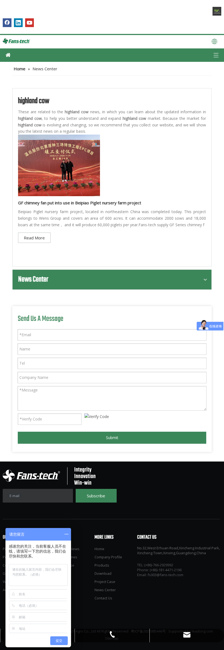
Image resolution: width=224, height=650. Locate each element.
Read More (34, 237)
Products (102, 565)
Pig (5, 548)
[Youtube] (29, 22)
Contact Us (103, 598)
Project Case (105, 581)
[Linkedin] (18, 22)
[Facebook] (7, 22)
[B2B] (217, 11)
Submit (112, 437)
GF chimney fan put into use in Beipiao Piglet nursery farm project (79, 202)
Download (103, 573)
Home (99, 548)
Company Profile (108, 557)
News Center (105, 589)
